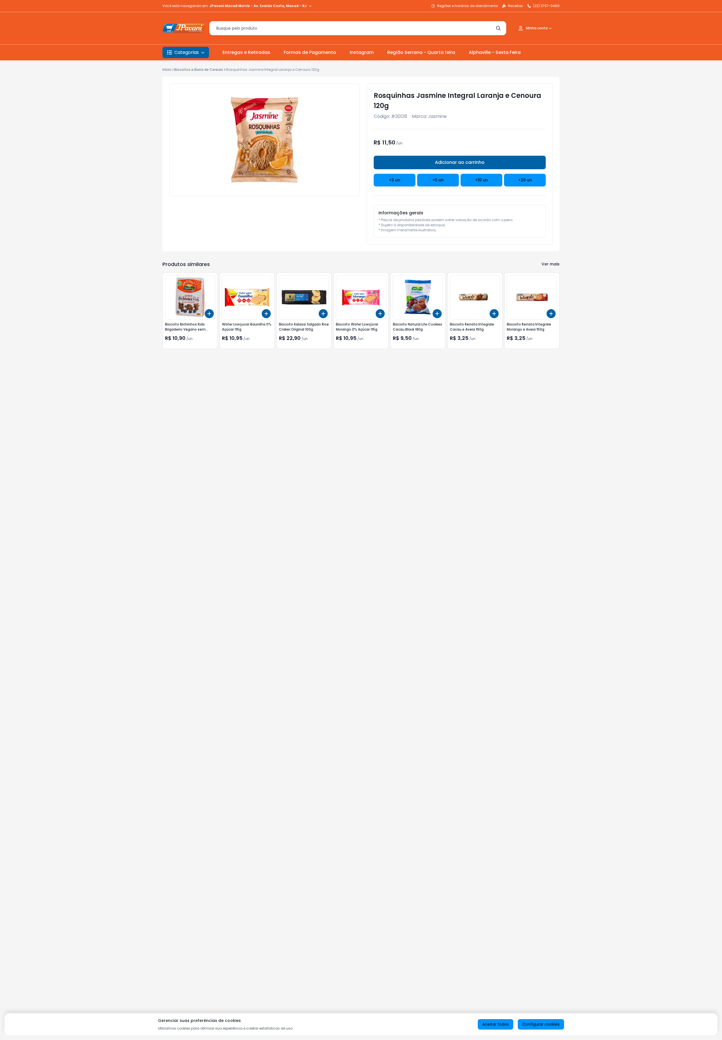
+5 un (438, 180)
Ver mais (551, 264)
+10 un (481, 180)
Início (166, 69)
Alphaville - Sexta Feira (495, 52)
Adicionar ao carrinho (460, 162)
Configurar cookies (541, 1024)
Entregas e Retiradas (246, 52)
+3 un (394, 180)
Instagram (362, 52)
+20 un (525, 180)
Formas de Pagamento (310, 52)
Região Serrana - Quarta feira (421, 52)
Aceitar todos (495, 1024)
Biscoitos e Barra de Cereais (198, 69)
